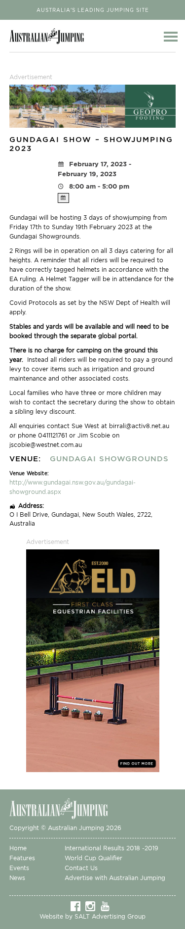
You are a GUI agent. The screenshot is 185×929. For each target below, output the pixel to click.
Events (19, 868)
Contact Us (81, 868)
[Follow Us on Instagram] (92, 906)
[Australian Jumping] (66, 808)
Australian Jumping (49, 36)
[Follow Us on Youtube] (107, 906)
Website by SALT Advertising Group (92, 916)
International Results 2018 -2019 (111, 848)
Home (18, 848)
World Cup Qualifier (93, 858)
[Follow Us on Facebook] (78, 906)
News (17, 877)
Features (22, 858)
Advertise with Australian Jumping (115, 877)
